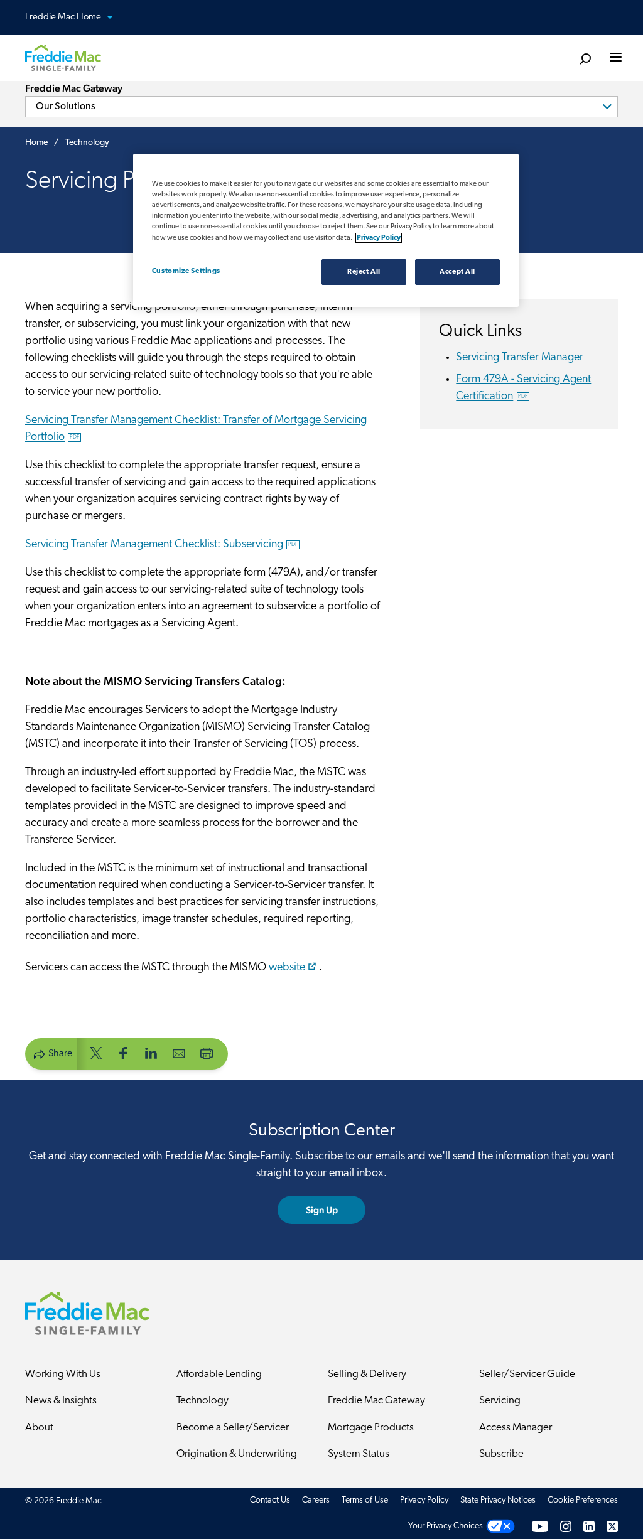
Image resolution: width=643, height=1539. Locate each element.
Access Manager (515, 1427)
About (39, 1427)
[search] (585, 59)
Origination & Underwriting (236, 1454)
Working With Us (62, 1374)
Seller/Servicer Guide (527, 1374)
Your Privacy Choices (445, 1526)
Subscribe (501, 1454)
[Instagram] (565, 1526)
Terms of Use (365, 1500)
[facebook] (124, 1053)
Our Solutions (65, 107)
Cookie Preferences (583, 1500)
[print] (206, 1053)
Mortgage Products (371, 1427)
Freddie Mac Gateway (376, 1400)
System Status (358, 1454)
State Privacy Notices (498, 1500)
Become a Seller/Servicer (232, 1427)
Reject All (364, 272)
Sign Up (322, 1209)
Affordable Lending (219, 1374)
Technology (202, 1400)
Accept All (457, 272)
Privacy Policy (424, 1500)
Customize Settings (186, 271)
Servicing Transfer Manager (519, 357)
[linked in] (151, 1053)
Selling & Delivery (367, 1374)
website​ (287, 967)
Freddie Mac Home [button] (64, 17)
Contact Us (270, 1500)
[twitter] (96, 1053)
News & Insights (61, 1400)
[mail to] (179, 1053)
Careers (316, 1500)
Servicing (500, 1400)
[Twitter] (612, 1526)
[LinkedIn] (589, 1526)
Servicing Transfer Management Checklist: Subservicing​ (161, 544)
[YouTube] (540, 1526)
